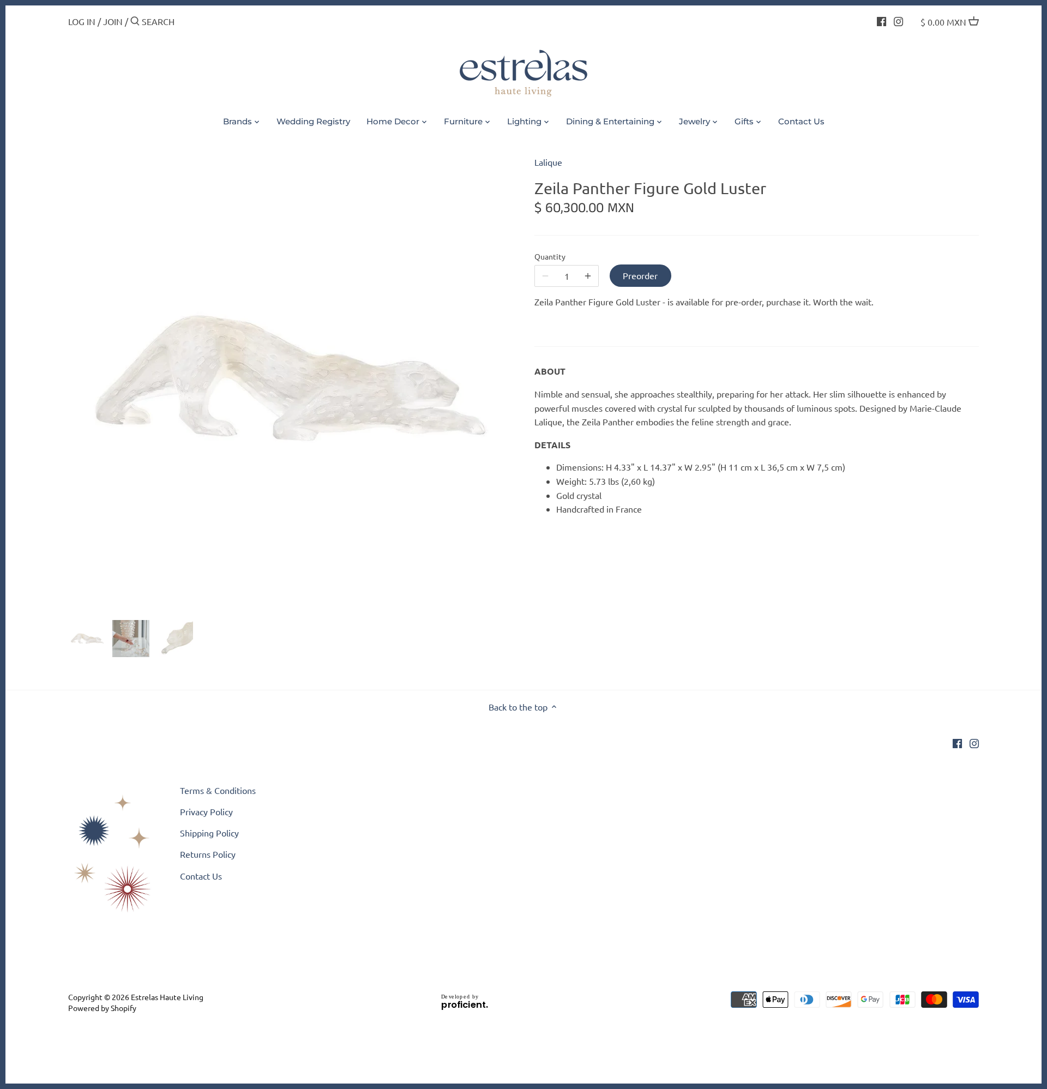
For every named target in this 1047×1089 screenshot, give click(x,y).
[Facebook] (881, 20)
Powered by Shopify (102, 1008)
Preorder (640, 275)
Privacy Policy (206, 811)
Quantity (549, 256)
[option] (87, 638)
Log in (81, 21)
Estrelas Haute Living (167, 997)
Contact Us (201, 875)
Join (113, 21)
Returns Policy (208, 854)
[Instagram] (898, 20)
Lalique (548, 162)
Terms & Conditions (218, 790)
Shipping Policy (209, 832)
